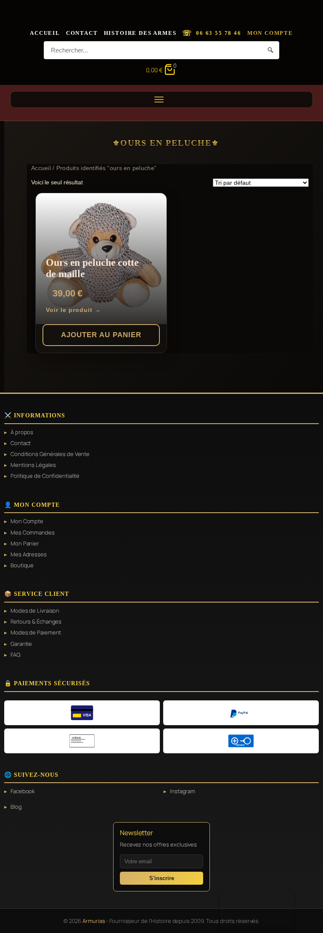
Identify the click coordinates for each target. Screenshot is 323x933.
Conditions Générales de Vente (50, 454)
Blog (16, 806)
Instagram (182, 791)
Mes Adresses (29, 554)
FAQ (15, 654)
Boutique (22, 565)
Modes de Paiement (36, 632)
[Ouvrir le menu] (161, 99)
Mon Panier (25, 543)
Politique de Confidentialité (45, 476)
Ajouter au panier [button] (101, 335)
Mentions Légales (33, 465)
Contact (82, 33)
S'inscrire (161, 878)
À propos (22, 432)
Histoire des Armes (140, 33)
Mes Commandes (33, 532)
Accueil (45, 33)
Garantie (21, 643)
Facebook (22, 791)
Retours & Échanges (36, 621)
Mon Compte (270, 33)
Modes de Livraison (35, 610)
